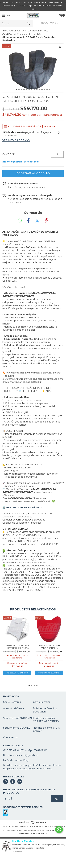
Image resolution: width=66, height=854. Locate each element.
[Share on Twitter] (37, 220)
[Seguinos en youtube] (19, 781)
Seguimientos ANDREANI (18, 718)
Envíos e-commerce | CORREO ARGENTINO (46, 720)
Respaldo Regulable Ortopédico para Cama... (17, 646)
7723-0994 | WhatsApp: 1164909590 (27, 750)
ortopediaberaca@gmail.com (23, 755)
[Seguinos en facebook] (12, 781)
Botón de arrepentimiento (33, 834)
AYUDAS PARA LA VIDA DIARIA (28, 30)
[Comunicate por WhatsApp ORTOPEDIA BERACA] (59, 829)
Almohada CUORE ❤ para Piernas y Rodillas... (49, 646)
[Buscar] (28, 23)
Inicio (5, 30)
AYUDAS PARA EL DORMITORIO (21, 33)
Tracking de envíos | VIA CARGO (46, 729)
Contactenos (10, 737)
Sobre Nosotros (12, 702)
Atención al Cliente (13, 708)
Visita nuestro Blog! (18, 760)
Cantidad (8, 154)
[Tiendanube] (33, 823)
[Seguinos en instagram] (5, 781)
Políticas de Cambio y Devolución (45, 710)
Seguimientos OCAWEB (16, 727)
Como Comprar (41, 702)
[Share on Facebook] (28, 220)
